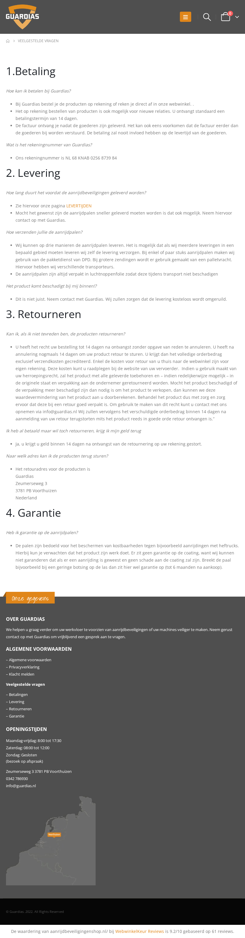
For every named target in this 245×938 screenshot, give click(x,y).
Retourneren (20, 709)
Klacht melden (21, 674)
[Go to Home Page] (8, 41)
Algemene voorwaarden (30, 659)
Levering (16, 701)
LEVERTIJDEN (79, 206)
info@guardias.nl (21, 785)
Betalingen (18, 694)
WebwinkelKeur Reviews (139, 931)
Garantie (16, 716)
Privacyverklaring (24, 667)
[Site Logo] (22, 16)
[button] (185, 17)
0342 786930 (17, 778)
